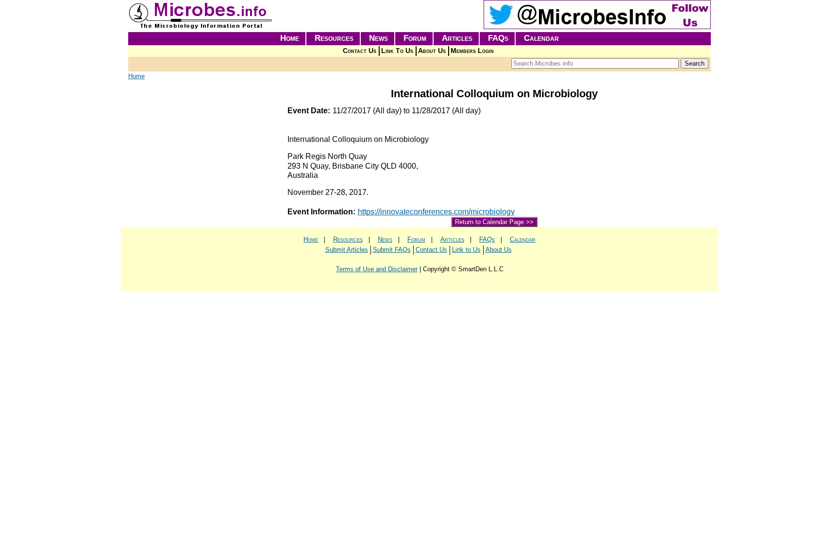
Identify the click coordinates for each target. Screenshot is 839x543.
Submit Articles (346, 249)
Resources (334, 38)
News (378, 38)
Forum (414, 38)
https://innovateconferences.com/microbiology (436, 212)
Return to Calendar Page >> (494, 222)
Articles (457, 38)
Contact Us (359, 50)
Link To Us (397, 50)
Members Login (472, 50)
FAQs (498, 38)
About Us (432, 50)
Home (289, 38)
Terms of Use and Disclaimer (377, 269)
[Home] (201, 27)
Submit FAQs (392, 249)
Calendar (541, 38)
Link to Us (466, 249)
